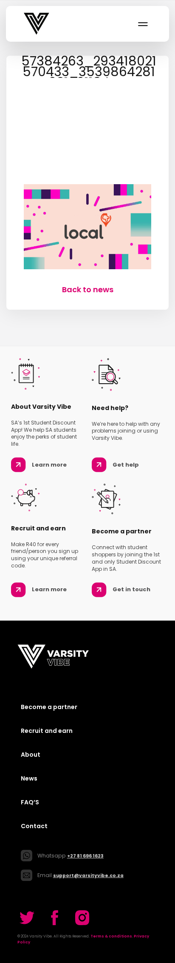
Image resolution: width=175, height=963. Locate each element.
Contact (34, 826)
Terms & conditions (111, 936)
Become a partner (49, 707)
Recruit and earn (47, 731)
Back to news (87, 289)
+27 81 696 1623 (85, 856)
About (30, 754)
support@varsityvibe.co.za (88, 875)
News (29, 778)
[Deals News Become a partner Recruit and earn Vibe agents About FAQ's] (142, 24)
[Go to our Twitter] (27, 917)
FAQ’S (30, 802)
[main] (87, 175)
